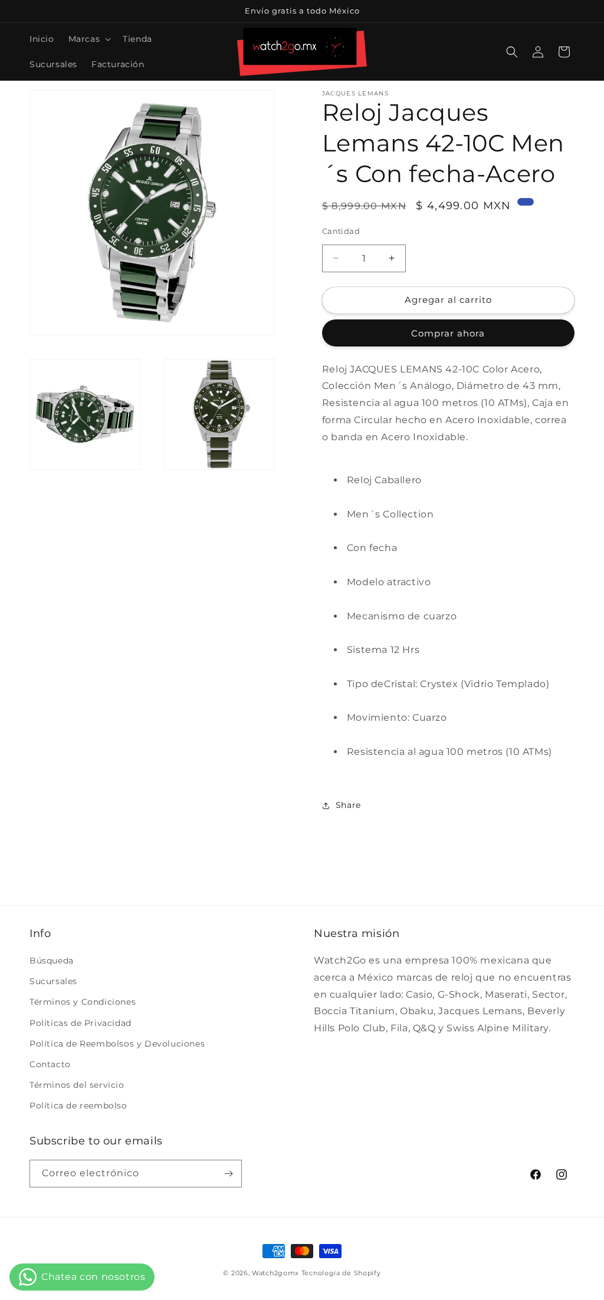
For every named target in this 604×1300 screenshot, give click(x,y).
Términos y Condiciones (82, 1002)
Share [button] (348, 805)
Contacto (50, 1064)
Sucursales (53, 981)
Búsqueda (51, 960)
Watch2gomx (275, 1273)
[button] (88, 39)
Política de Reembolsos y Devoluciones (117, 1043)
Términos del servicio (76, 1085)
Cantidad (341, 231)
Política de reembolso (78, 1105)
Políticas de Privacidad (80, 1023)
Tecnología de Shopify (341, 1273)
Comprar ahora (448, 333)
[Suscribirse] (228, 1173)
